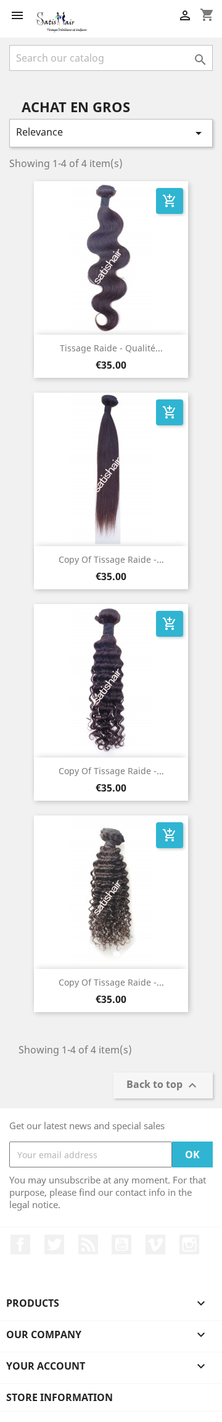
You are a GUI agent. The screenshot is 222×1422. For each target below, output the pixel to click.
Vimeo (155, 1244)
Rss (88, 1244)
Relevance (111, 133)
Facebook (20, 1244)
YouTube (121, 1244)
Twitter (54, 1244)
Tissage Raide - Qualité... (111, 348)
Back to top (163, 1085)
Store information (59, 1397)
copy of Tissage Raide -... (111, 559)
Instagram (189, 1244)
